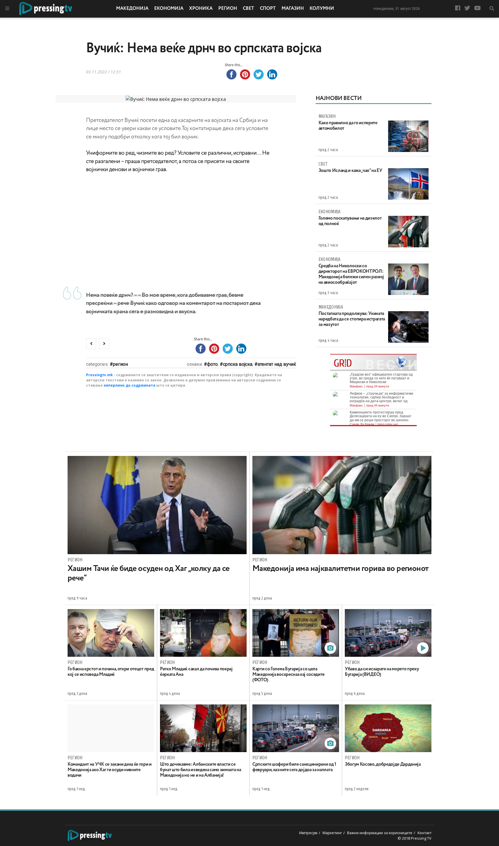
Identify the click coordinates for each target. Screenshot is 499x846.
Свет (248, 8)
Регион (227, 8)
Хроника (201, 8)
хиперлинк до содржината (129, 385)
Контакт (424, 832)
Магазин (293, 8)
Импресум (308, 832)
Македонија (132, 8)
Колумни (322, 8)
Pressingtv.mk (99, 374)
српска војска (237, 364)
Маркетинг (332, 832)
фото (212, 364)
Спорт (268, 8)
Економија (168, 8)
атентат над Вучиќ (277, 364)
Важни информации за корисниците (379, 832)
